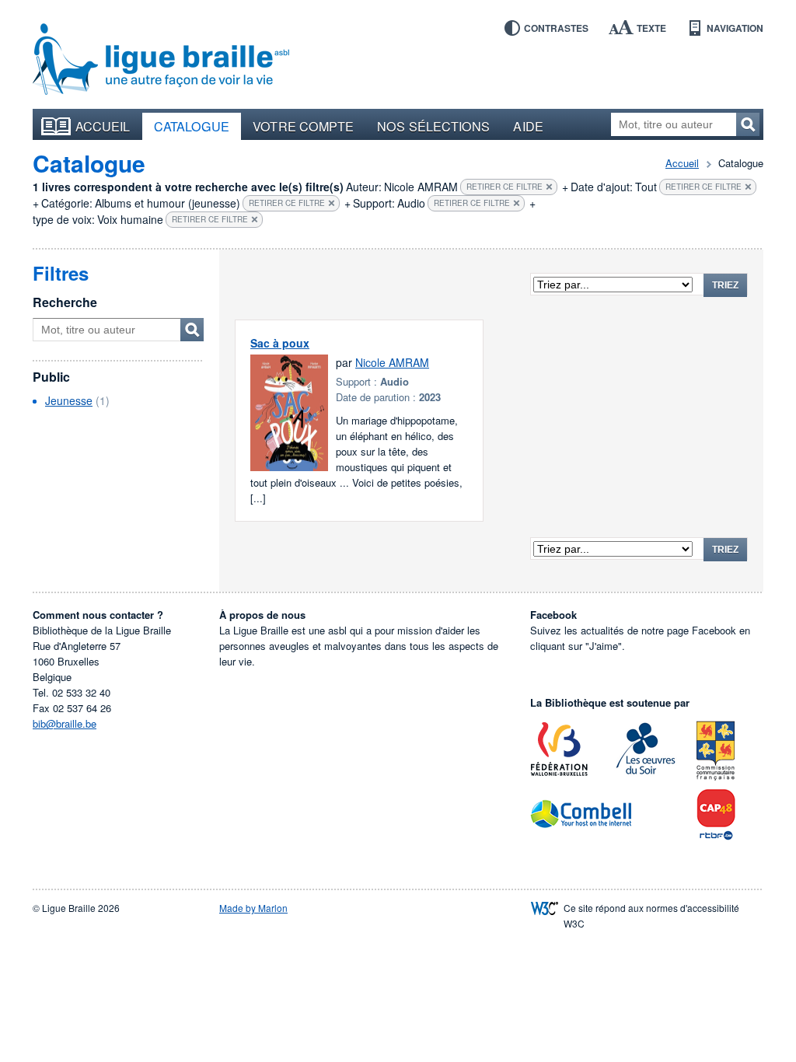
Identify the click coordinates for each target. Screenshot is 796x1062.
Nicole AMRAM (392, 362)
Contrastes (556, 28)
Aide (528, 126)
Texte (651, 28)
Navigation (735, 28)
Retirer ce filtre (504, 186)
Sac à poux (279, 343)
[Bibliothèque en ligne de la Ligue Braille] (161, 59)
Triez (725, 285)
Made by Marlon (253, 907)
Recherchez (747, 124)
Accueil (103, 126)
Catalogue (192, 126)
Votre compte (303, 126)
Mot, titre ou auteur (192, 329)
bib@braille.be (64, 723)
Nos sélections (433, 126)
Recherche (65, 302)
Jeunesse (69, 400)
